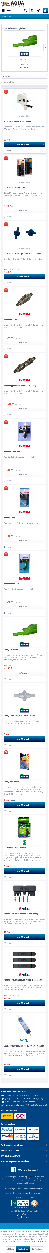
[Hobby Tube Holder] (24, 761)
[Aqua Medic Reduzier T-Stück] (24, 167)
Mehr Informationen (39, 1241)
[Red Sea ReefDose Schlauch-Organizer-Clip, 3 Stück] (24, 959)
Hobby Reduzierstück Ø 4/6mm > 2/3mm (19, 715)
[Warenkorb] (45, 10)
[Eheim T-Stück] (24, 497)
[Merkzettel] (31, 10)
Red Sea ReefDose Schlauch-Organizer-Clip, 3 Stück (23, 979)
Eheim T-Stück (9, 517)
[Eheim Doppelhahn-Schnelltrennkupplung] (24, 365)
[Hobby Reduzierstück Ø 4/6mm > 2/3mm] (24, 695)
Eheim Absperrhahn (11, 319)
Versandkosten (31, 1177)
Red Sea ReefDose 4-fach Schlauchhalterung (21, 913)
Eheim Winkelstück (11, 583)
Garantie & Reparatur (22, 1193)
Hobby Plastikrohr (24, 59)
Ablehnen (10, 1249)
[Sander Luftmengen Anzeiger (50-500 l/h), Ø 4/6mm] (24, 1025)
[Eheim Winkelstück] (24, 563)
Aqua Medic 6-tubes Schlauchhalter (17, 121)
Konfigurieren (37, 1249)
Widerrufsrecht (10, 1193)
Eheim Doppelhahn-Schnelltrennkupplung (20, 385)
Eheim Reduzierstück (12, 451)
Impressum (31, 1197)
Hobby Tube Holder (11, 781)
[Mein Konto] (38, 10)
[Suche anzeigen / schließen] (25, 10)
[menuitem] (6, 10)
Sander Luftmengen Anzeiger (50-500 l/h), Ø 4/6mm (24, 1046)
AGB (25, 1197)
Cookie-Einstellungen (9, 1189)
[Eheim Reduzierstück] (24, 431)
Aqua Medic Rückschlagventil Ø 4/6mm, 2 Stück (22, 253)
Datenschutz (18, 1197)
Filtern (7, 76)
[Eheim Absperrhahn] (24, 299)
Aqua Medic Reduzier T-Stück (15, 187)
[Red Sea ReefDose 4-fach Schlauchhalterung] (24, 893)
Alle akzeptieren (23, 1249)
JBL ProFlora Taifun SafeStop (15, 847)
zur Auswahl (23, 211)
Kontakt (19, 1189)
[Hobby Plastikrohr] (24, 41)
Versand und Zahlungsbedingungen (33, 1189)
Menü (8, 10)
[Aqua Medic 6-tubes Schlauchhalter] (24, 101)
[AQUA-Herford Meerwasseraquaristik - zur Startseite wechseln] (12, 4)
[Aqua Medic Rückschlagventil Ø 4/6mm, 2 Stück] (24, 233)
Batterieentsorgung (36, 1193)
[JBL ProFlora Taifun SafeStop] (24, 827)
